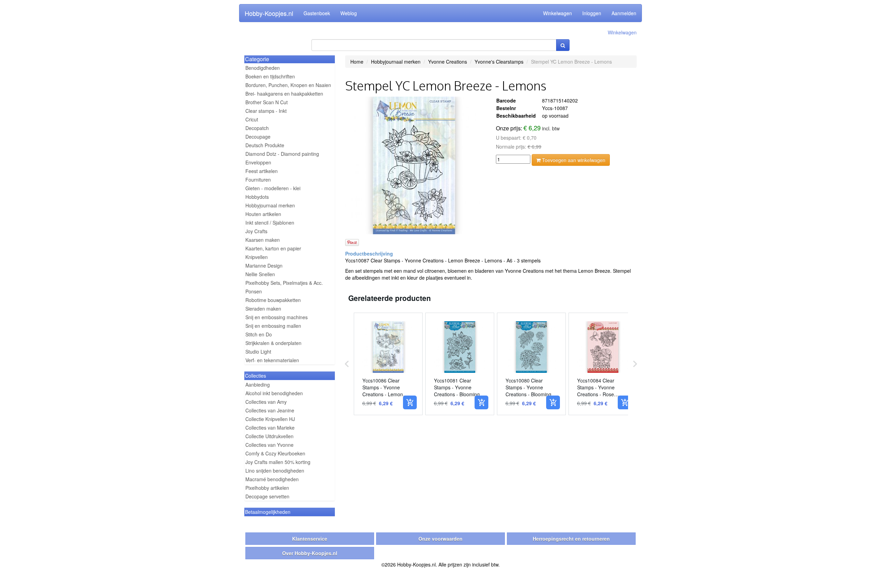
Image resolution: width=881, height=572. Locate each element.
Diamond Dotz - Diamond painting (282, 153)
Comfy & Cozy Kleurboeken (275, 453)
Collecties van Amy (266, 401)
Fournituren (258, 179)
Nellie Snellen (260, 274)
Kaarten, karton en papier (273, 248)
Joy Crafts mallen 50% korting (277, 461)
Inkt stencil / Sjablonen (269, 222)
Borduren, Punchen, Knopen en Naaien (288, 85)
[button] (347, 364)
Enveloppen (258, 162)
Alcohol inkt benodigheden (274, 393)
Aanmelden (624, 13)
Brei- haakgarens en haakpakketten (284, 93)
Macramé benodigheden (272, 479)
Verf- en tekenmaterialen (272, 360)
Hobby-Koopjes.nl (269, 13)
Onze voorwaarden (440, 538)
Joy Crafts (256, 231)
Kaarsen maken (262, 239)
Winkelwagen (557, 13)
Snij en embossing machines (276, 317)
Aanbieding (257, 384)
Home (356, 61)
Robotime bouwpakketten (273, 299)
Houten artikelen (263, 214)
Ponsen (253, 291)
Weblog (348, 13)
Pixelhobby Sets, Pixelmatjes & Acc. (284, 282)
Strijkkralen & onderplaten (273, 342)
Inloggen (591, 13)
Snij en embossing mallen (273, 325)
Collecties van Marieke (270, 427)
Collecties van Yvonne (269, 444)
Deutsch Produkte (264, 145)
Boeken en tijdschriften (270, 76)
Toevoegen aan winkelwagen (573, 160)
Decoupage (257, 136)
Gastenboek (317, 13)
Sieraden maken (263, 308)
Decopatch (257, 128)
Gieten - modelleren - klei (272, 188)
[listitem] (388, 364)
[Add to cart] (410, 402)
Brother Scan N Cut (266, 102)
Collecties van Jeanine (269, 410)
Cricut (251, 119)
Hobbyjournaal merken (270, 205)
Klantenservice (309, 538)
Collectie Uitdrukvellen (269, 436)
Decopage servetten (267, 496)
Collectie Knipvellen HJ (270, 418)
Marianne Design (264, 265)
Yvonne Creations (447, 61)
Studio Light (258, 351)
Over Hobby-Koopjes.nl (309, 553)
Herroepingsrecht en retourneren (571, 538)
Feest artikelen (261, 171)
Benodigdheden (262, 67)
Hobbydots (257, 196)
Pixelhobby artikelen (267, 487)
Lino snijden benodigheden (274, 470)
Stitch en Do (258, 334)
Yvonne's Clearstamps (499, 61)
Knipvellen (256, 256)
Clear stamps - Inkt (266, 110)
